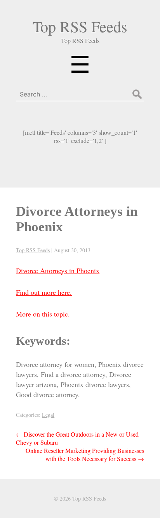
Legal (48, 414)
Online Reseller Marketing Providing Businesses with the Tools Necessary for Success (85, 454)
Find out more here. (44, 292)
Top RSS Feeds (80, 26)
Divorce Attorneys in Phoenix (57, 270)
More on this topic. (43, 313)
